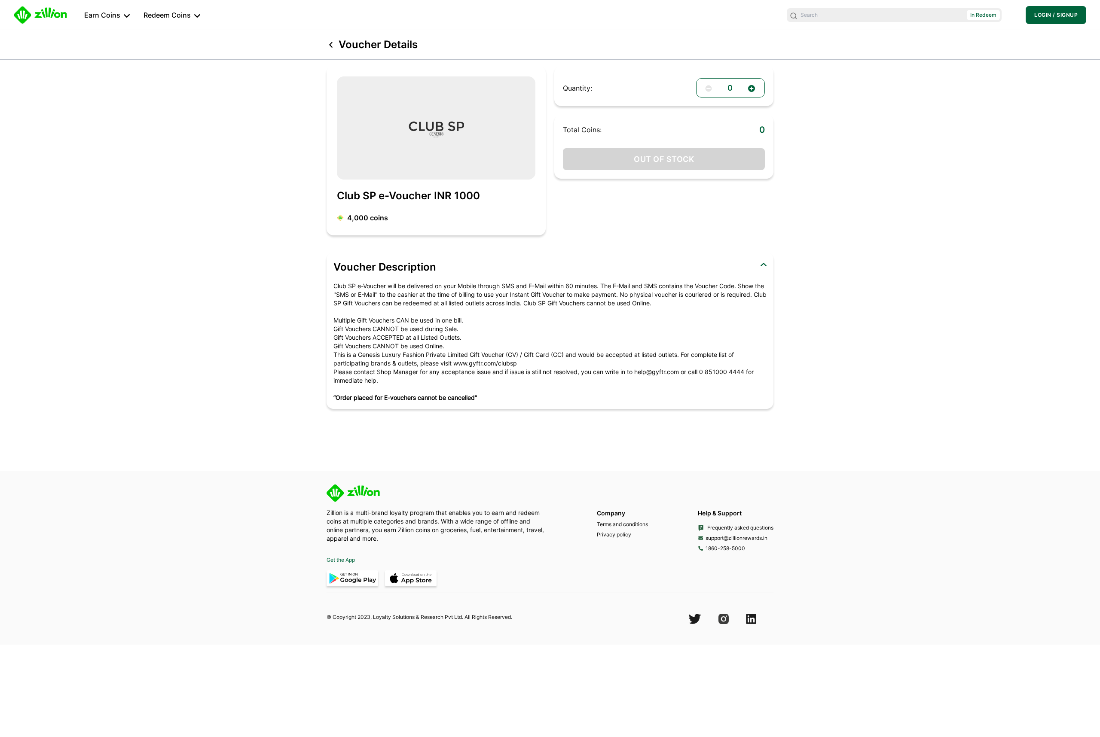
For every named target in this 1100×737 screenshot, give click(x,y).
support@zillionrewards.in (736, 538)
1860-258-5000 (725, 548)
